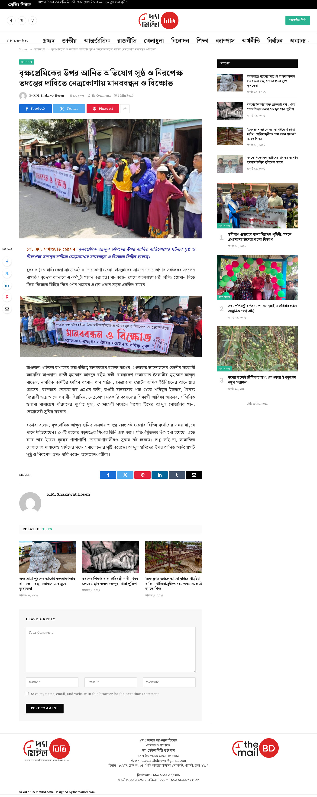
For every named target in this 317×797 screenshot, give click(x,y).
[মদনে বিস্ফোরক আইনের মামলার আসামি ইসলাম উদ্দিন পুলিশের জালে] (230, 164)
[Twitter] (7, 273)
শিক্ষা (202, 41)
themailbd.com (84, 792)
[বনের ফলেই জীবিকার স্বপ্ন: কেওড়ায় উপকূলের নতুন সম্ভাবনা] (257, 348)
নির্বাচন (274, 41)
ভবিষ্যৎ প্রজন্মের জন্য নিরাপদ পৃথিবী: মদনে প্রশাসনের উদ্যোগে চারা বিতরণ (259, 237)
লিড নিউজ (224, 297)
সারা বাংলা (26, 62)
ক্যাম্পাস (225, 41)
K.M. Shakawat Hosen (48, 96)
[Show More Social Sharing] (124, 108)
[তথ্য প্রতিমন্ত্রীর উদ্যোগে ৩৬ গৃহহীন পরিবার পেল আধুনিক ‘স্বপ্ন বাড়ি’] (257, 277)
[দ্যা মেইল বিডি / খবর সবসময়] (158, 20)
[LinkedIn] (7, 285)
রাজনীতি (126, 41)
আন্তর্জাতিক (97, 41)
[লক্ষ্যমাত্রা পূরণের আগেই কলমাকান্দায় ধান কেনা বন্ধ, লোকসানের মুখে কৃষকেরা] (47, 557)
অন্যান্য (298, 41)
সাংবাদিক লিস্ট (297, 20)
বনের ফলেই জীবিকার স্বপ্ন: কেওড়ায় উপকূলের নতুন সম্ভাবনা (262, 380)
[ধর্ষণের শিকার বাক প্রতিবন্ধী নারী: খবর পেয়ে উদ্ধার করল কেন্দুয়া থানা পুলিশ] (110, 557)
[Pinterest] (7, 297)
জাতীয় (69, 41)
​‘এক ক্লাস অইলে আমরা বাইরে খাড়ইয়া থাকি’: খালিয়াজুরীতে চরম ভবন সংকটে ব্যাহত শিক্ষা (173, 584)
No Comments (101, 96)
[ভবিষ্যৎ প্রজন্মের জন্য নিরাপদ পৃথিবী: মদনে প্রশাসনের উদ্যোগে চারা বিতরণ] (257, 205)
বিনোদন (180, 41)
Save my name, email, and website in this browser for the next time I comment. (95, 694)
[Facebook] (7, 261)
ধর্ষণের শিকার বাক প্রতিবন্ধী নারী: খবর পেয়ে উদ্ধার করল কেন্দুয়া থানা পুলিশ (82, 2)
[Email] (7, 308)
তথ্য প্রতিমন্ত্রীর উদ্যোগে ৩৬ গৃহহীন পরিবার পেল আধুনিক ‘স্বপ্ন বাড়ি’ (262, 309)
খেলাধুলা (154, 41)
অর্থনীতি (251, 41)
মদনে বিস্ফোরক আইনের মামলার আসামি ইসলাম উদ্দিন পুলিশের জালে (272, 160)
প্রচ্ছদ (49, 41)
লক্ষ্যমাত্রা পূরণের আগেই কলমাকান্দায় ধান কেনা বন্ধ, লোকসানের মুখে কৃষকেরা (47, 584)
